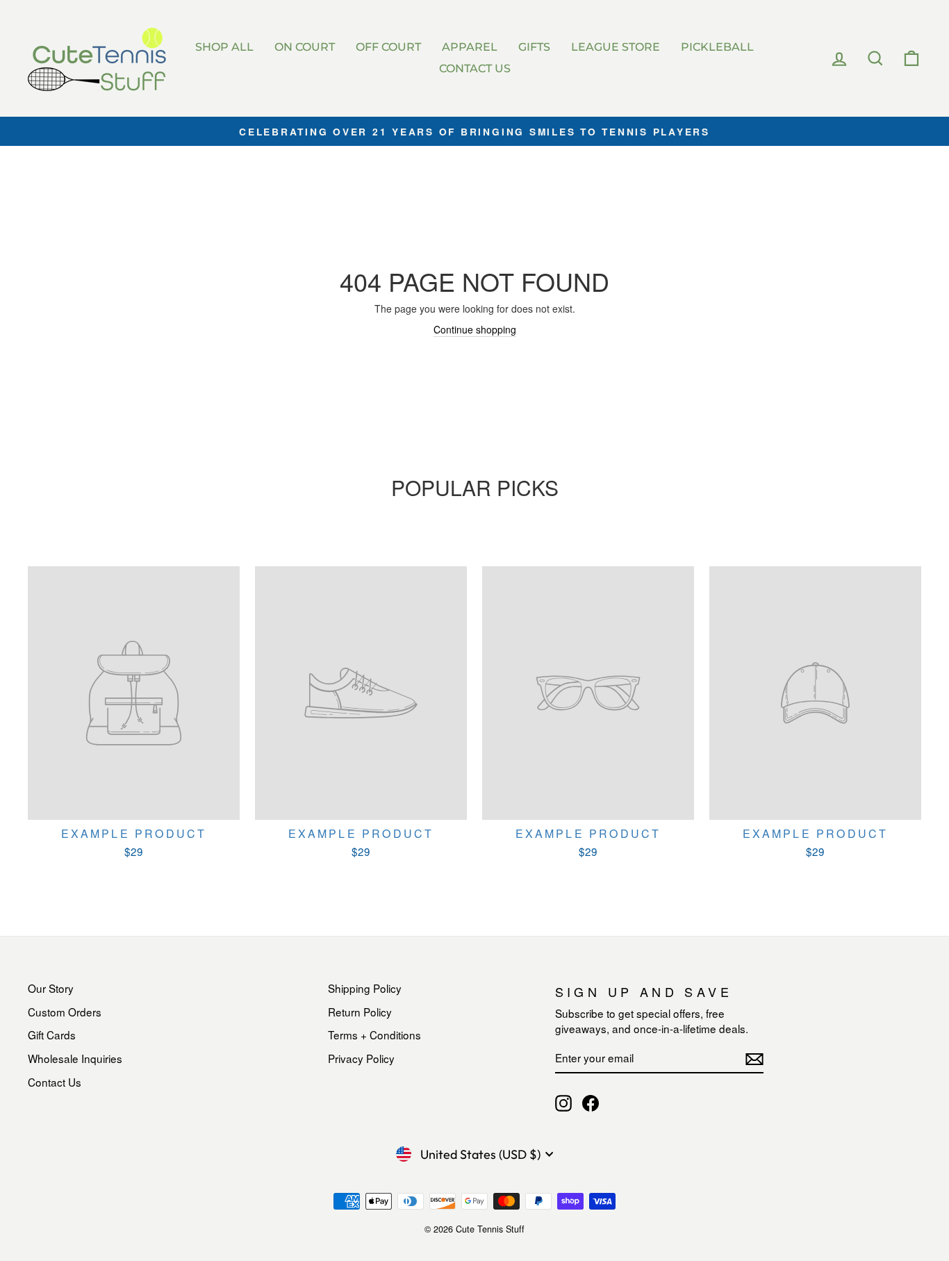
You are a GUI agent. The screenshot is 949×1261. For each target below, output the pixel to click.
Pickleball (717, 46)
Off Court (388, 46)
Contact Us (475, 68)
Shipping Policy (365, 988)
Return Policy (360, 1011)
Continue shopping (475, 329)
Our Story (51, 988)
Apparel (469, 46)
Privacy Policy (361, 1058)
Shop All (224, 46)
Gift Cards (52, 1034)
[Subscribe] (754, 1058)
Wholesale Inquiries (75, 1058)
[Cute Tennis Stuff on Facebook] (590, 1103)
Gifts (534, 46)
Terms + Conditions (374, 1034)
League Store (615, 46)
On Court (304, 46)
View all (474, 520)
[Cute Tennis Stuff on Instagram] (563, 1103)
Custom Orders (64, 1011)
